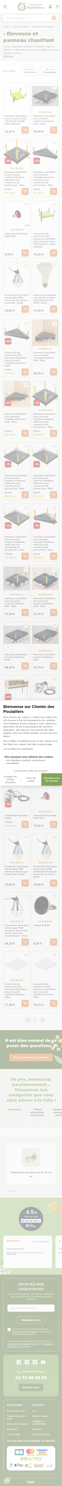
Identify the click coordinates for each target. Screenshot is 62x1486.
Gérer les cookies (31, 779)
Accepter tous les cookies (52, 779)
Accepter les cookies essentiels (10, 779)
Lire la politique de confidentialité (18, 749)
